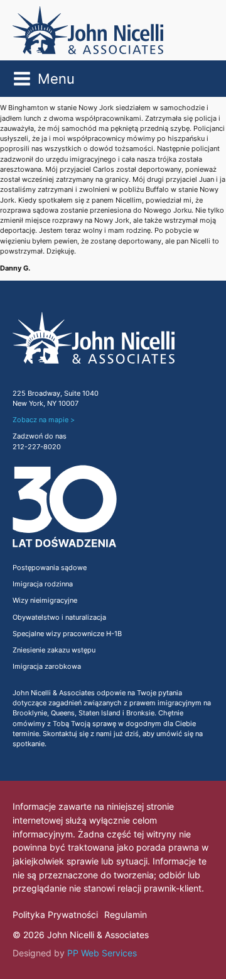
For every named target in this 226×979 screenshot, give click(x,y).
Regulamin (125, 914)
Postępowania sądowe (50, 568)
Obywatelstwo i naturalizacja (59, 617)
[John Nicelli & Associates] (88, 30)
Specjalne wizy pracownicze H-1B (67, 634)
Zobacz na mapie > (44, 420)
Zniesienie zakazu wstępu (54, 650)
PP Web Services (102, 953)
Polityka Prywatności (55, 914)
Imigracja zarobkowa (47, 667)
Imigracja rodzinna (43, 584)
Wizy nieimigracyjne (45, 600)
